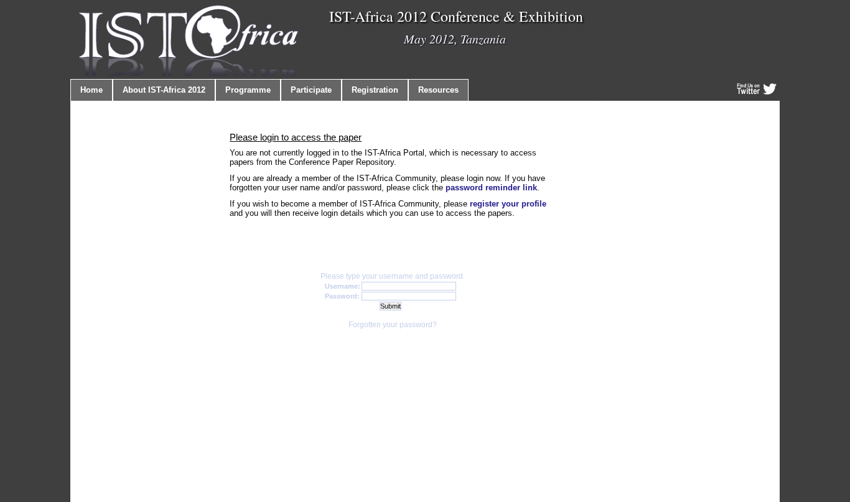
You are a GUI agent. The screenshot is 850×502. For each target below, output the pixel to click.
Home (91, 90)
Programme (248, 90)
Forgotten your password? (392, 324)
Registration (375, 90)
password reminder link (491, 187)
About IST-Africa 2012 (164, 90)
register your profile (508, 203)
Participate (311, 90)
